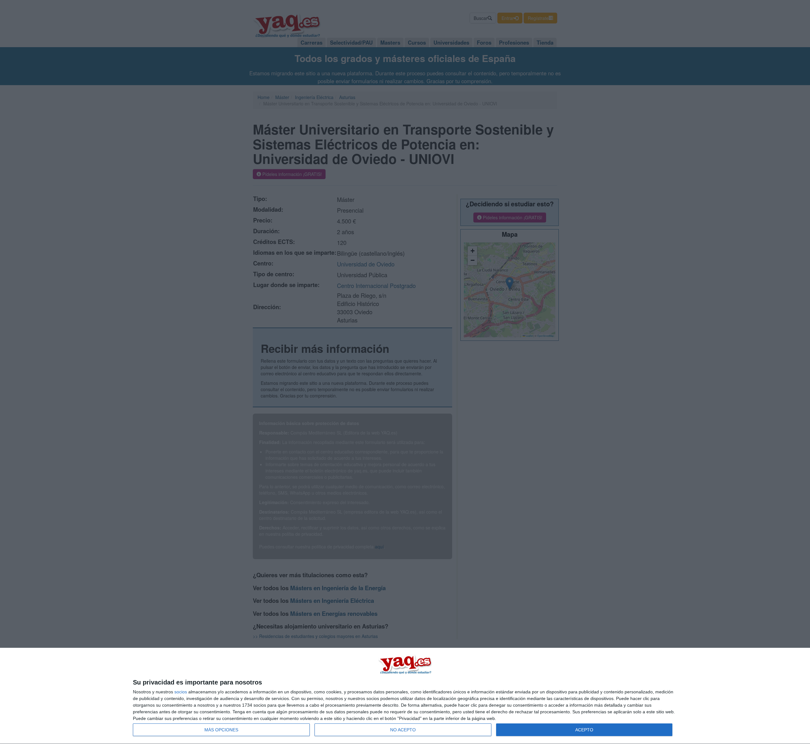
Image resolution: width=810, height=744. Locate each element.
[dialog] (405, 696)
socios (180, 692)
